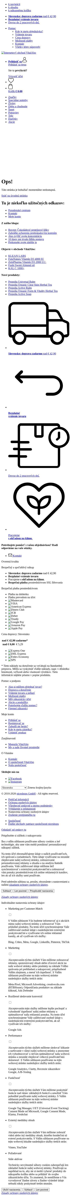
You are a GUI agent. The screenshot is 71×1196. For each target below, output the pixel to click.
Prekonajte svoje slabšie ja (22, 242)
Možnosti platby (24, 40)
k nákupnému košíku (19, 10)
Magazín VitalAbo (18, 744)
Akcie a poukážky (18, 702)
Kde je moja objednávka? (29, 31)
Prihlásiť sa (14, 720)
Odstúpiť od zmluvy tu (13, 829)
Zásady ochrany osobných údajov (19, 896)
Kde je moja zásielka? (20, 729)
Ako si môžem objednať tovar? (25, 686)
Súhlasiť (7, 891)
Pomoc (12, 28)
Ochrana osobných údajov (22, 802)
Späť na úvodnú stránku (14, 195)
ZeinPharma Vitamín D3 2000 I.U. (27, 262)
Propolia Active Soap (19, 294)
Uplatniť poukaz (17, 732)
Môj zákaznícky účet (19, 699)
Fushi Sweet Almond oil (21, 265)
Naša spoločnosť (17, 765)
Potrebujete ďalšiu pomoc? (22, 705)
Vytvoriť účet (15, 76)
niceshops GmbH (26, 793)
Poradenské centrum (19, 210)
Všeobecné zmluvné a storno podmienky (30, 805)
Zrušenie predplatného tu (21, 814)
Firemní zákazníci (18, 708)
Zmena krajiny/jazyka (39, 787)
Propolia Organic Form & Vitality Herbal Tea (33, 290)
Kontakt (19, 43)
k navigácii (14, 4)
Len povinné (20, 891)
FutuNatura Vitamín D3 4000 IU (26, 259)
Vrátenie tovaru (23, 34)
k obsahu (13, 7)
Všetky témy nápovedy (27, 46)
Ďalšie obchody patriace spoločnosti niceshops (33, 823)
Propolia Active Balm (20, 287)
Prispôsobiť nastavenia (41, 891)
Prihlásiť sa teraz (17, 64)
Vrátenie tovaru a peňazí (21, 692)
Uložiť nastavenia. (12, 1189)
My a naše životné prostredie (23, 747)
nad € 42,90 (32, 16)
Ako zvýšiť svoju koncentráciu (25, 236)
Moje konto (14, 216)
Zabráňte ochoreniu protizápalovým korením (32, 233)
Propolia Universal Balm (21, 281)
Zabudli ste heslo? (18, 726)
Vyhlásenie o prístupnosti (22, 808)
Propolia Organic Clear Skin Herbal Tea (30, 284)
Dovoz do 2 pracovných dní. (23, 22)
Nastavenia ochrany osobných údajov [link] (28, 811)
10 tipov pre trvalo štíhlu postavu (26, 239)
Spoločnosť (14, 820)
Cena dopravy (23, 37)
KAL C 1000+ (16, 268)
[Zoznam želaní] (11, 82)
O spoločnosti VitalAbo (21, 762)
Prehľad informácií (18, 799)
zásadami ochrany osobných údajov (28, 884)
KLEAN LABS (17, 255)
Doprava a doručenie (19, 689)
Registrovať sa (16, 723)
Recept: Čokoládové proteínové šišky (28, 229)
